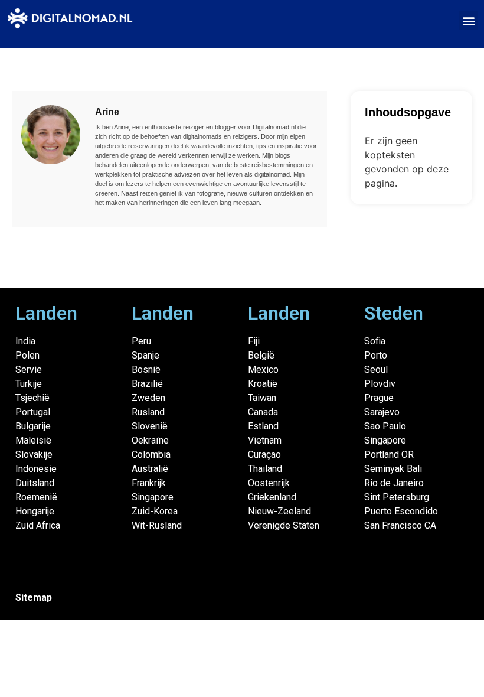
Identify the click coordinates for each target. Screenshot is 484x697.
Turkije (28, 383)
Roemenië (36, 497)
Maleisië (33, 440)
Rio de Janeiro (394, 482)
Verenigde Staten (283, 525)
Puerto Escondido (401, 511)
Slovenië (150, 426)
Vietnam (265, 440)
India (25, 341)
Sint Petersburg (396, 497)
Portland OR (389, 454)
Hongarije (34, 511)
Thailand (265, 468)
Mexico (263, 369)
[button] (468, 20)
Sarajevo (382, 412)
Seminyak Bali (393, 468)
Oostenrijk (269, 482)
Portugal (32, 412)
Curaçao (264, 454)
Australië (150, 468)
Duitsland (34, 482)
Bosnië (146, 369)
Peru (141, 341)
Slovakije (34, 454)
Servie (28, 369)
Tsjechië (32, 397)
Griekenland (272, 497)
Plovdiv (379, 383)
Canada (263, 412)
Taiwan (262, 397)
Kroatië (262, 383)
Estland (263, 426)
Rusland (148, 412)
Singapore (153, 497)
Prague (379, 397)
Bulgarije (33, 426)
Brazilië (147, 383)
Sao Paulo (385, 426)
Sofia (374, 341)
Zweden (148, 397)
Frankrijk (149, 482)
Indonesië (36, 468)
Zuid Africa (37, 525)
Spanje (145, 355)
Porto (375, 355)
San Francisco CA (400, 525)
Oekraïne (150, 440)
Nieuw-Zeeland (279, 511)
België (261, 355)
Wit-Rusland (157, 525)
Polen (27, 355)
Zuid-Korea (155, 511)
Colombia (151, 454)
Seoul (376, 369)
